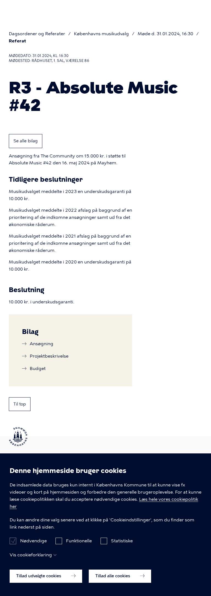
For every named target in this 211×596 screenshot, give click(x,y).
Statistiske (122, 540)
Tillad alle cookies (113, 575)
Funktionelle (79, 540)
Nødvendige (33, 540)
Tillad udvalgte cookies (39, 575)
